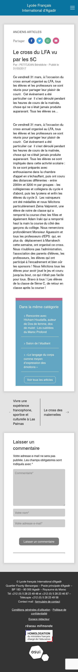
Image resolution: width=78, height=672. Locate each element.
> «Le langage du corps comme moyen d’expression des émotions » (39, 361)
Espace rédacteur (39, 619)
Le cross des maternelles (53, 412)
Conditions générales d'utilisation (31, 609)
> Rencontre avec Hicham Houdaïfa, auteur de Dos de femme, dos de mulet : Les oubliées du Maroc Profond (40, 324)
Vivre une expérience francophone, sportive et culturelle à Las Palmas (24, 412)
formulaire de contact (47, 601)
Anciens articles (27, 32)
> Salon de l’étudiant (37, 343)
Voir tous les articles (40, 380)
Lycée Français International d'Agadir (39, 8)
